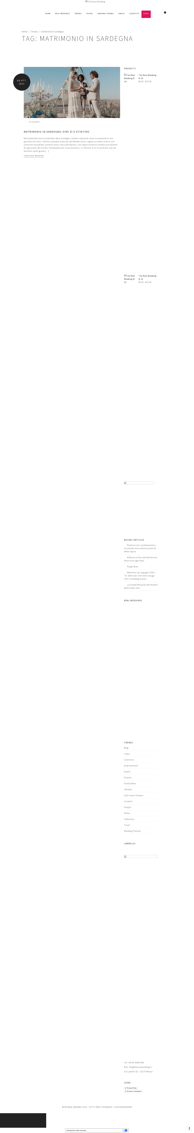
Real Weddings (62, 13)
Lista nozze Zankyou (133, 795)
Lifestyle (128, 789)
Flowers (128, 777)
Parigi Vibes (132, 566)
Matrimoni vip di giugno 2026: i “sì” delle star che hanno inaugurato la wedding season (140, 575)
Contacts (134, 13)
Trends (78, 13)
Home (48, 13)
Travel (89, 13)
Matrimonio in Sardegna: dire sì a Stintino (56, 131)
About (121, 13)
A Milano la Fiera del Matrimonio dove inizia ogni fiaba (140, 559)
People (127, 807)
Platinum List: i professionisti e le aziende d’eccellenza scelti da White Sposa (140, 548)
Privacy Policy (131, 1088)
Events (127, 771)
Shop (146, 13)
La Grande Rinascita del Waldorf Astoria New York (141, 586)
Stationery (129, 819)
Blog (126, 747)
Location (35, 121)
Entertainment (131, 765)
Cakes (127, 753)
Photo (127, 813)
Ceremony (129, 759)
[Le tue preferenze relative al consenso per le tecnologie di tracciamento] (189, 1128)
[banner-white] (139, 505)
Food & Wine (130, 783)
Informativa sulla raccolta (76, 1130)
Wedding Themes (106, 13)
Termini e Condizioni (134, 1091)
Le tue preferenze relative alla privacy (105, 1130)
